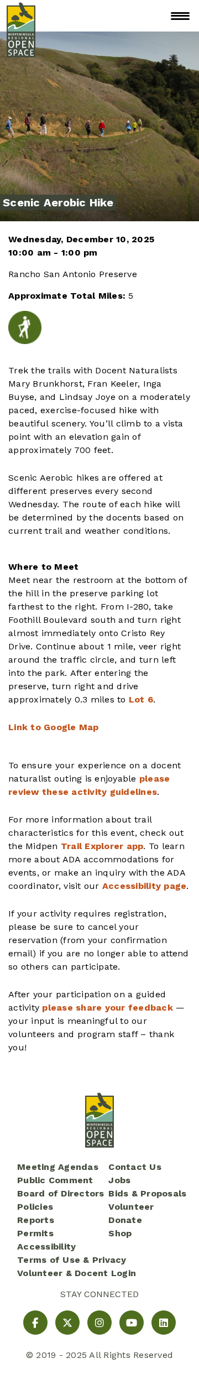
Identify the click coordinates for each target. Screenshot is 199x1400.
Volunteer (131, 1206)
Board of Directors (60, 1193)
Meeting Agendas (57, 1167)
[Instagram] (99, 1322)
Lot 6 (141, 699)
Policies (35, 1206)
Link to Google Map (53, 727)
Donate (125, 1220)
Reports (35, 1220)
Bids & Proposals (147, 1193)
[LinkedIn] (163, 1322)
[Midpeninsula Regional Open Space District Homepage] (21, 16)
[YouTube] (131, 1322)
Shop (120, 1233)
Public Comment (55, 1180)
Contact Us (134, 1167)
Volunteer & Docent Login (76, 1273)
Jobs (119, 1180)
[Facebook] (35, 1322)
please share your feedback (107, 1007)
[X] (67, 1322)
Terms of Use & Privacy (72, 1260)
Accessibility (46, 1246)
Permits (35, 1233)
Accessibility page (144, 886)
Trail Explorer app (102, 846)
